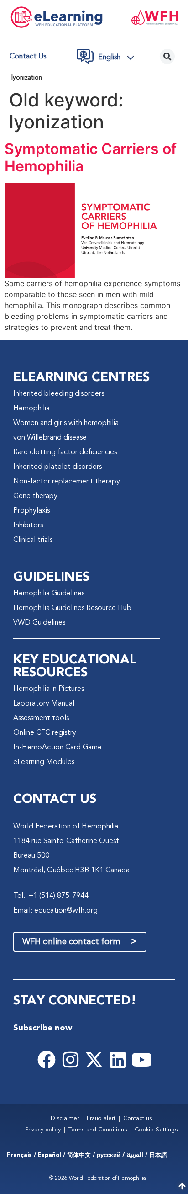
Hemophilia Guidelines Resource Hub (72, 608)
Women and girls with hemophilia (66, 423)
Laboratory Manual (43, 703)
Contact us (28, 56)
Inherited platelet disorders (57, 467)
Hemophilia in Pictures (48, 689)
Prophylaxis (31, 511)
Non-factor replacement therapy (66, 481)
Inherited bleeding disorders (58, 394)
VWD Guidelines (39, 622)
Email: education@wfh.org (55, 910)
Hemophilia (31, 408)
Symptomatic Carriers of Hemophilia (91, 157)
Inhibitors (28, 525)
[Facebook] (46, 1060)
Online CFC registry (44, 733)
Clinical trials (32, 540)
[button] (119, 58)
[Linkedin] (118, 1060)
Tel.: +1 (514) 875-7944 (51, 896)
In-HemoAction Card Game (57, 747)
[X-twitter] (94, 1060)
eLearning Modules (43, 762)
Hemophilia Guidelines (48, 593)
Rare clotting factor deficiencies (65, 452)
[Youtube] (141, 1060)
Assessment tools (41, 718)
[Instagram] (70, 1060)
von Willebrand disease (50, 437)
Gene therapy (35, 496)
